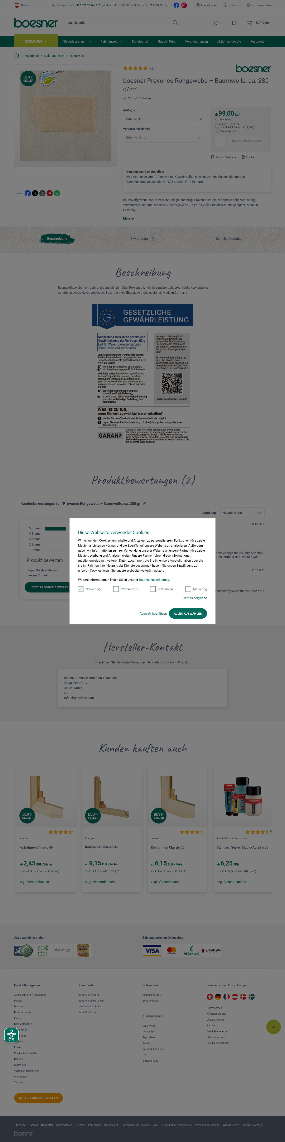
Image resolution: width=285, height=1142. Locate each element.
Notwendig (93, 589)
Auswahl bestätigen (153, 613)
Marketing (200, 589)
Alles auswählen (188, 613)
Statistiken (165, 589)
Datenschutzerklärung (154, 580)
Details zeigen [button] (193, 598)
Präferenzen (129, 589)
